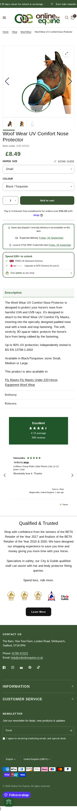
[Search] (67, 17)
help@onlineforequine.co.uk (27, 657)
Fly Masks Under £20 (34, 380)
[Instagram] (15, 667)
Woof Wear (26, 32)
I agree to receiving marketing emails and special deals (36, 738)
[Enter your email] (70, 730)
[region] (38, 475)
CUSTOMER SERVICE (22, 699)
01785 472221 (20, 653)
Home (6, 32)
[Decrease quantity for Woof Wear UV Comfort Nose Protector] (5, 200)
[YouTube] (24, 668)
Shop (14, 32)
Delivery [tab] (11, 394)
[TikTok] (41, 667)
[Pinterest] (32, 667)
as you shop (25, 273)
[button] (7, 81)
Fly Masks (12, 380)
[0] (72, 17)
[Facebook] (7, 667)
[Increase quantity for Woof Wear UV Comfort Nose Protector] (15, 200)
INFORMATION (16, 686)
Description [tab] (13, 292)
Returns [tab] (10, 403)
